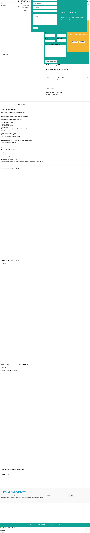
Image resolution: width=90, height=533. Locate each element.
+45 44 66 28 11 (15, 517)
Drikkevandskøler (54, 94)
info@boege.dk (15, 519)
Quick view (2, 378)
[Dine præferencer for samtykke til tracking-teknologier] (88, 531)
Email (19, 1)
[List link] (45, 513)
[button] (2, 480)
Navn (46, 32)
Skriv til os (74, 41)
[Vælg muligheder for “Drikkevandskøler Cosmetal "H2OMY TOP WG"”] (2, 375)
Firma (58, 32)
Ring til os (82, 41)
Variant (48, 77)
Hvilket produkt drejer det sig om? (52, 44)
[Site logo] (3, 5)
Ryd (57, 79)
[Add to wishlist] (2, 372)
